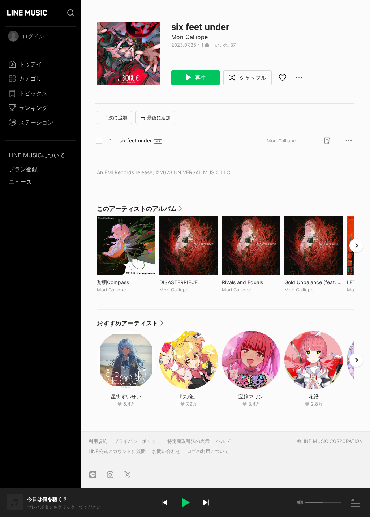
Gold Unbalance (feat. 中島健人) (313, 282)
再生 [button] (200, 77)
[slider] (314, 502)
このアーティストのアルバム (139, 210)
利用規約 (98, 441)
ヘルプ (223, 441)
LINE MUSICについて (37, 155)
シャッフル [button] (252, 77)
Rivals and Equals (251, 282)
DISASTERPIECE (188, 282)
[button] (185, 502)
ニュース (20, 181)
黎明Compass (126, 282)
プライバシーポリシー (137, 441)
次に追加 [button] (117, 117)
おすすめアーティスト (130, 325)
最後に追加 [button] (159, 117)
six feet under (135, 140)
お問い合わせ (166, 451)
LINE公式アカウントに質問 (117, 451)
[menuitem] (40, 64)
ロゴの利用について (208, 451)
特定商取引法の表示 (188, 441)
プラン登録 (23, 169)
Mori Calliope (189, 36)
